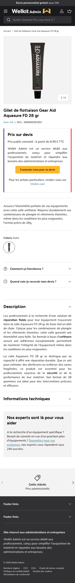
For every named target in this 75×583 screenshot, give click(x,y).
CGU (33, 568)
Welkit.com (37, 184)
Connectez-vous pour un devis (37, 169)
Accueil (7, 31)
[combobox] (37, 19)
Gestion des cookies (42, 571)
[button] (69, 11)
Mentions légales (11, 568)
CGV (25, 568)
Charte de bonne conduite (51, 568)
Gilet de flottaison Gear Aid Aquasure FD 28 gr (36, 31)
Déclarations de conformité (16, 574)
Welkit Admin (17, 562)
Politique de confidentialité (16, 571)
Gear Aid (8, 122)
